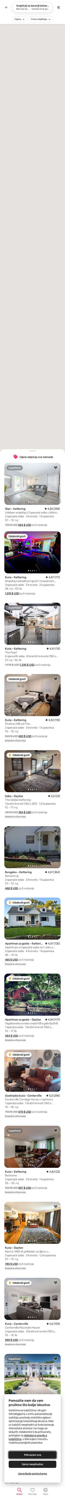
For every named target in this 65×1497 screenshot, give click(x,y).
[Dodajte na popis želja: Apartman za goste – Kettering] (55, 902)
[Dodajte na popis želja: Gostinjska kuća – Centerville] (55, 1054)
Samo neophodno (32, 1464)
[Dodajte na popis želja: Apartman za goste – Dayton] (55, 978)
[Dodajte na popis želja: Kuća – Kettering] (55, 536)
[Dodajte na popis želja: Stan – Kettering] (55, 467)
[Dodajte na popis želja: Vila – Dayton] (55, 1358)
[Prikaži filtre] (58, 7)
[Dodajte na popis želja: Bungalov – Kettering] (55, 831)
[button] (24, 525)
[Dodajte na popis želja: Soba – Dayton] (55, 755)
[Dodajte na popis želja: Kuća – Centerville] (55, 1282)
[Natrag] (6, 7)
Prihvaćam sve (32, 1455)
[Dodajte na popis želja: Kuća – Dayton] (55, 1206)
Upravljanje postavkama (32, 1473)
